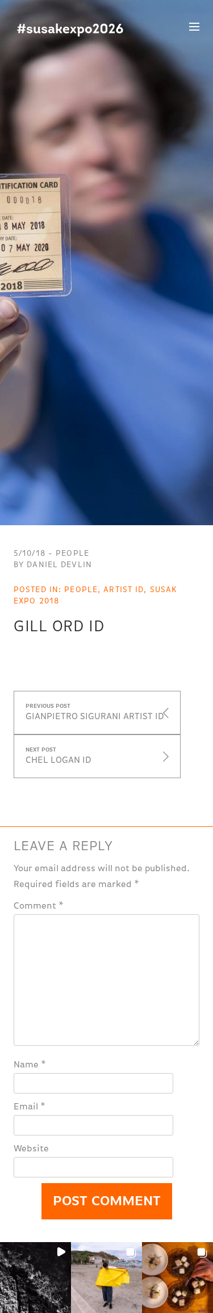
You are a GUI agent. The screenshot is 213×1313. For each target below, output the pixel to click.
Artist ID (123, 590)
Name (30, 1065)
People (81, 590)
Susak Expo (70, 30)
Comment (39, 906)
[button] (35, 1277)
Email (29, 1107)
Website (31, 1149)
